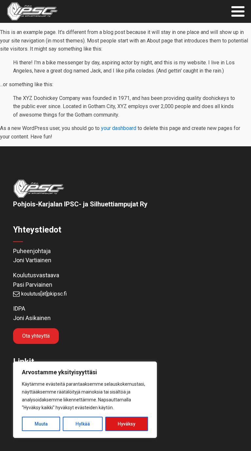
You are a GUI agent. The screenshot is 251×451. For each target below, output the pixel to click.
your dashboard (118, 128)
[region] (85, 400)
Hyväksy (126, 424)
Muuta (41, 424)
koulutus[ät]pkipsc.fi (44, 294)
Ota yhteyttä (36, 336)
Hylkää (82, 424)
